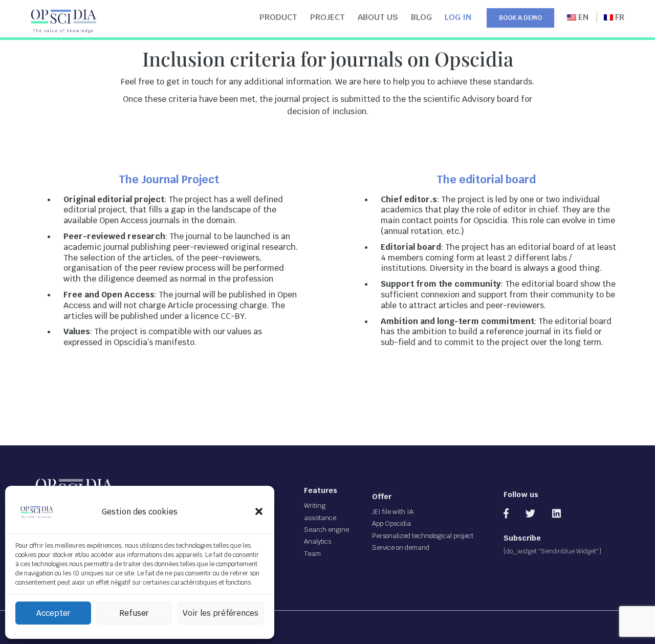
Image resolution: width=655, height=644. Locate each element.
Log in (458, 17)
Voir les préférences (220, 613)
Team (312, 553)
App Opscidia (391, 523)
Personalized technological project (422, 535)
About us (378, 17)
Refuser (134, 613)
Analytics (317, 541)
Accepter (53, 613)
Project (327, 17)
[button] (259, 511)
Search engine (326, 529)
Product (278, 17)
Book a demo (520, 17)
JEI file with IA (392, 511)
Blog (421, 17)
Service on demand (400, 547)
